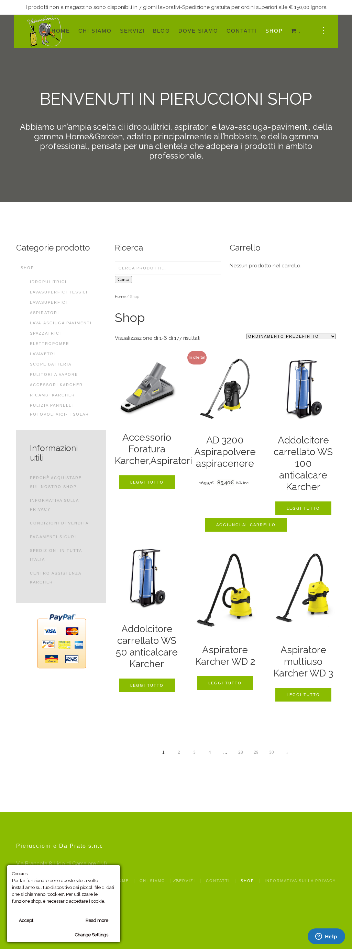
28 (240, 752)
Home (61, 31)
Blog (161, 31)
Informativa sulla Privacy (54, 504)
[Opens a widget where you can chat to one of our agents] (326, 937)
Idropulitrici (48, 282)
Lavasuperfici (48, 302)
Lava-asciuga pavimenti (61, 323)
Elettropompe (49, 344)
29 (256, 752)
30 (271, 752)
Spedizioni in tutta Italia (56, 555)
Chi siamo (95, 31)
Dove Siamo (198, 31)
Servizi (132, 31)
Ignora (319, 7)
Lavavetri (42, 354)
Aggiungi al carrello (246, 525)
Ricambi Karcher (52, 395)
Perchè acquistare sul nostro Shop (56, 482)
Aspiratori (44, 313)
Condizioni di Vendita (59, 523)
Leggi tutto (147, 482)
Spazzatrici (45, 333)
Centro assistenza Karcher (55, 577)
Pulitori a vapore (54, 374)
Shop (274, 31)
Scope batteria (51, 364)
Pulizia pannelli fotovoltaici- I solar (59, 409)
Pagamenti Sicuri (53, 537)
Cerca (123, 279)
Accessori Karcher (56, 385)
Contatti (242, 31)
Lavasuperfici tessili (59, 292)
